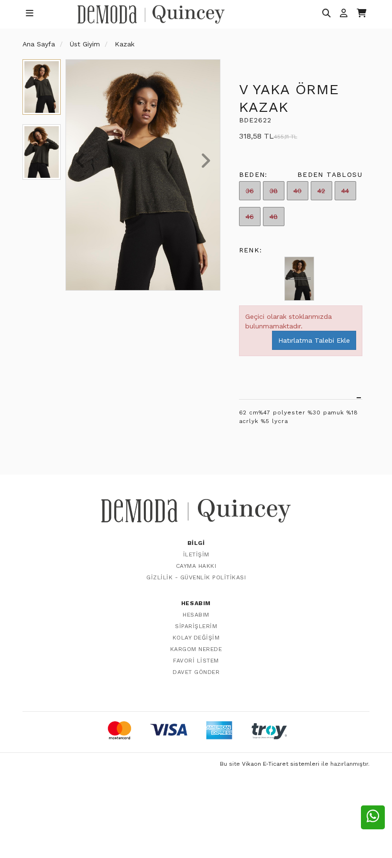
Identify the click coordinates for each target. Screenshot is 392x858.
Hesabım (196, 614)
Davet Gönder (196, 672)
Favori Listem (196, 660)
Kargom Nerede (196, 649)
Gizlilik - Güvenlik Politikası (196, 577)
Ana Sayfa (38, 44)
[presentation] (80, 161)
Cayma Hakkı (196, 566)
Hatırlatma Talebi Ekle (314, 340)
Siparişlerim (196, 626)
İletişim (196, 554)
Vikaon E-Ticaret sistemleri (280, 763)
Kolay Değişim (196, 637)
